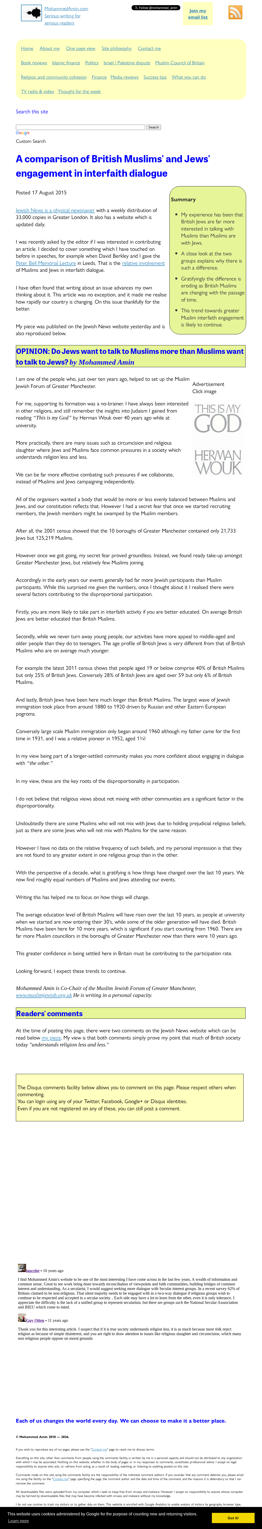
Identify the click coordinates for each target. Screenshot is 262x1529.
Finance (99, 76)
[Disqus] (131, 1193)
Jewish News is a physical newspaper (55, 210)
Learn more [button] (18, 1521)
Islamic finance (66, 62)
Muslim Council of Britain (180, 62)
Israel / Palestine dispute (127, 62)
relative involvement (143, 262)
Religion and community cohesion (54, 76)
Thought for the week (79, 91)
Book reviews (34, 62)
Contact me (149, 48)
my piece (51, 1037)
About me (50, 48)
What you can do (189, 76)
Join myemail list (198, 13)
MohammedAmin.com (66, 8)
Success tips (155, 76)
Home (27, 48)
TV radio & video (37, 91)
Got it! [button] (233, 1518)
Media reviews (124, 76)
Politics (92, 62)
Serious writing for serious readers (63, 19)
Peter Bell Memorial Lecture (46, 262)
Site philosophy (117, 48)
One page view (80, 48)
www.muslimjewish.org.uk (44, 995)
